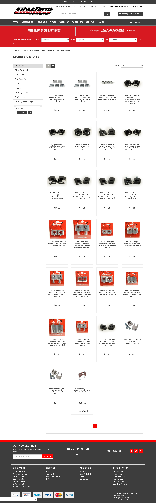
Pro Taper (21, 79)
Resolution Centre (53, 476)
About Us (94, 6)
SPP (18, 88)
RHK (19, 84)
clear (29, 112)
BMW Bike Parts (19, 484)
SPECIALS (90, 22)
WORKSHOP (64, 22)
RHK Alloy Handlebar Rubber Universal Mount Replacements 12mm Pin (107, 97)
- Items (130, 14)
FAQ (47, 479)
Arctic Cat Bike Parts (20, 474)
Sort (117, 65)
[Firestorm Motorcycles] (33, 11)
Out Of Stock (83, 411)
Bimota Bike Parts (19, 481)
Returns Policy (118, 479)
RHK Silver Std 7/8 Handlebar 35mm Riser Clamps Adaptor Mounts (132, 244)
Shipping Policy (119, 476)
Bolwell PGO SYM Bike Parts (23, 486)
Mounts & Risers (63, 51)
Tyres (53, 22)
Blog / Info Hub (85, 474)
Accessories (27, 22)
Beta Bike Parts (18, 479)
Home (17, 51)
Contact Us (106, 6)
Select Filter (20, 66)
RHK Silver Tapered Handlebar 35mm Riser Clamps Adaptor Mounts (107, 292)
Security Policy (118, 481)
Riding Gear (41, 22)
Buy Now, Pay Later (63, 6)
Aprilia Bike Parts (19, 471)
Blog (86, 6)
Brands (100, 22)
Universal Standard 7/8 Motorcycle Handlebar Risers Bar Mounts (132, 341)
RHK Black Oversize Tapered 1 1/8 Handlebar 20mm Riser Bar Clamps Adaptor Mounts (132, 99)
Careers (82, 476)
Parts (15, 22)
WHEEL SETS (77, 22)
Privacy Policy (118, 474)
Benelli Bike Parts (19, 476)
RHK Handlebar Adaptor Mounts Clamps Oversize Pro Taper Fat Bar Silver (57, 244)
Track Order (50, 474)
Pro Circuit (21, 74)
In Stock (20, 97)
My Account (50, 471)
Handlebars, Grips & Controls (41, 51)
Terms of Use (118, 471)
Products (77, 6)
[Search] (107, 14)
